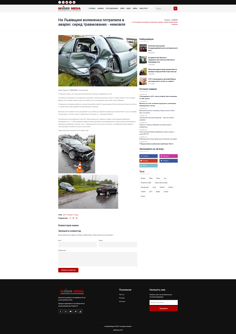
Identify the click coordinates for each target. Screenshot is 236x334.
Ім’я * (60, 240)
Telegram (166, 160)
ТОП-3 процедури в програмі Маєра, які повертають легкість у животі (162, 80)
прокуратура (145, 187)
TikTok (144, 165)
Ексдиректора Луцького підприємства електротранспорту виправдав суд (161, 60)
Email (101, 240)
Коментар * (62, 250)
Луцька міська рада (161, 183)
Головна (92, 8)
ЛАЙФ (122, 8)
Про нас (121, 294)
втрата (143, 196)
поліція (166, 191)
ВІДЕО (128, 8)
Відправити (164, 308)
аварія (158, 191)
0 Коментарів (83, 90)
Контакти (122, 301)
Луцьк (158, 178)
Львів (76, 215)
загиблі (143, 191)
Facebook (146, 156)
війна (150, 178)
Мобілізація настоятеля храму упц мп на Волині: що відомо (158, 139)
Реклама (122, 298)
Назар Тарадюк (63, 90)
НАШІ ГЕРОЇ (143, 8)
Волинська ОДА (146, 183)
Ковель (170, 187)
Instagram (166, 156)
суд (165, 178)
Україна (162, 187)
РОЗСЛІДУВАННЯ (112, 8)
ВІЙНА (135, 8)
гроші (154, 187)
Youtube (145, 160)
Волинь (70, 215)
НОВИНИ (101, 8)
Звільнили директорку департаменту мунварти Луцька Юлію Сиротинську (162, 70)
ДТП (64, 215)
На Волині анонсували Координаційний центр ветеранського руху (163, 48)
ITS (122, 330)
